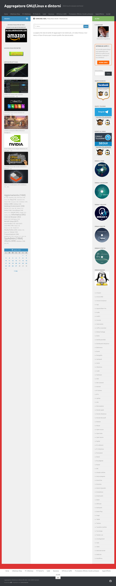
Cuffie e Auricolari (101, 328)
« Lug (15, 271)
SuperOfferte (100, 14)
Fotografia (99, 355)
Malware (17, 225)
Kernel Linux (11, 221)
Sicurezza (51, 14)
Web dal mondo (100, 550)
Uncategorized (100, 539)
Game (7, 212)
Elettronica (99, 347)
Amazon (98, 293)
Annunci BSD (99, 296)
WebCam (98, 554)
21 (19, 263)
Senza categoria (100, 476)
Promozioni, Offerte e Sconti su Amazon (81, 14)
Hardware (99, 375)
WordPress (99, 558)
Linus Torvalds (9, 223)
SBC (97, 468)
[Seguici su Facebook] (27, 19)
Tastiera (98, 523)
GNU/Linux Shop (15, 14)
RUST (24, 236)
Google (22, 212)
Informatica (18, 215)
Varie (97, 542)
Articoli (7, 199)
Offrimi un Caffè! (61, 14)
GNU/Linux (99, 367)
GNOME (15, 212)
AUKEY (98, 316)
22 (23, 263)
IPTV (97, 394)
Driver (14, 208)
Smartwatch (99, 496)
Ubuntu (10, 241)
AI (6, 197)
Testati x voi (99, 535)
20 (16, 263)
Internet (98, 386)
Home (6, 14)
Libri (97, 402)
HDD (97, 378)
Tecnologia (99, 531)
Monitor (98, 421)
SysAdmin (13, 238)
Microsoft (16, 227)
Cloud (7, 201)
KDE (7, 219)
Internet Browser (12, 217)
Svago (98, 515)
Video (98, 546)
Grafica (7, 214)
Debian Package (100, 332)
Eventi (98, 351)
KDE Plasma (15, 219)
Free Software (17, 210)
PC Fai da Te (36, 14)
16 (26, 260)
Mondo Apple (100, 410)
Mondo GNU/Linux (101, 414)
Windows (20, 241)
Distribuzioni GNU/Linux (102, 343)
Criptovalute (99, 324)
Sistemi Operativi (101, 488)
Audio (98, 312)
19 (13, 263)
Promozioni (99, 453)
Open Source (99, 437)
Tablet (98, 519)
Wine (6, 243)
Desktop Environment (14, 206)
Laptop (98, 398)
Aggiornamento (15, 195)
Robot (98, 457)
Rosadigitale (99, 460)
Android (12, 197)
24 (6, 266)
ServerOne (99, 480)
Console (98, 320)
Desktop (17, 204)
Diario (98, 336)
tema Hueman (24, 582)
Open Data (99, 433)
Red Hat (17, 236)
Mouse (98, 425)
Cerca (108, 73)
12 (13, 260)
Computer (14, 201)
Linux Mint (9, 225)
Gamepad (99, 359)
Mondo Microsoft (101, 418)
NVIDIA (21, 230)
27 (16, 266)
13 (16, 260)
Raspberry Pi (9, 236)
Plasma (6, 232)
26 (13, 266)
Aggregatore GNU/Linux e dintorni (32, 6)
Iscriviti (108, 14)
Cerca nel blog (99, 70)
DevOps (7, 208)
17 (6, 263)
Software (98, 503)
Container (23, 201)
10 (6, 260)
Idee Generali (100, 382)
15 (23, 260)
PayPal (98, 441)
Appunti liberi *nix (101, 308)
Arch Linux (21, 197)
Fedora (8, 210)
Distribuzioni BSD (101, 339)
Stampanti (99, 507)
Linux (19, 223)
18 (9, 263)
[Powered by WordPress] (11, 582)
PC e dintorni (99, 445)
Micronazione (100, 406)
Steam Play (99, 511)
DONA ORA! (103, 62)
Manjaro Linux (8, 227)
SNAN (97, 500)
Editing (20, 208)
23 (26, 263)
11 (9, 260)
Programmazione (11, 234)
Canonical (20, 199)
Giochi (98, 363)
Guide (44, 14)
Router (98, 464)
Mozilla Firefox (10, 230)
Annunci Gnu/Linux (101, 300)
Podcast (14, 232)
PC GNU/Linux (26, 14)
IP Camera (99, 390)
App (97, 304)
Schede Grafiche (100, 472)
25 (9, 266)
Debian (8, 204)
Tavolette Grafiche (101, 527)
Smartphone (99, 492)
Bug (13, 199)
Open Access (100, 429)
